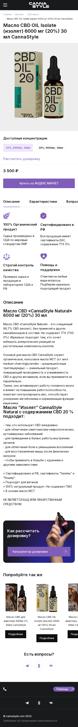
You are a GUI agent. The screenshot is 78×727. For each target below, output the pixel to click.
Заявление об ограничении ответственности (30, 720)
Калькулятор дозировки (30, 551)
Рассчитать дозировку (21, 159)
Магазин (19, 14)
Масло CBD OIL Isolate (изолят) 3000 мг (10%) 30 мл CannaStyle (46, 622)
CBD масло (32, 14)
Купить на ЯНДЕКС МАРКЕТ (39, 183)
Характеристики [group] (43, 201)
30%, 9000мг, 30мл (51, 147)
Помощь (62, 689)
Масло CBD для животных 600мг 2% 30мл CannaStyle (16, 620)
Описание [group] (11, 201)
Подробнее (15, 634)
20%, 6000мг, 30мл (18, 147)
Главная (7, 14)
